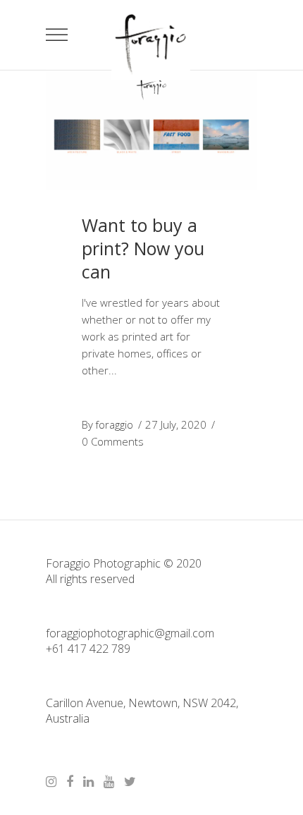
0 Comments (113, 441)
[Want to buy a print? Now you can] (151, 130)
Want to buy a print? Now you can (143, 248)
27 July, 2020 (175, 424)
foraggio (114, 424)
